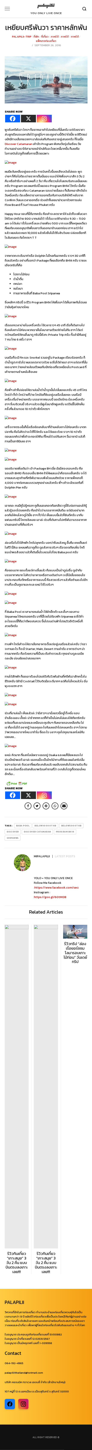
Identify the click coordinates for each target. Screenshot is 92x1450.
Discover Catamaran (18, 144)
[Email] (64, 805)
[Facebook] (12, 118)
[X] (28, 118)
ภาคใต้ (55, 37)
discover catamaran (37, 831)
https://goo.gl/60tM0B (50, 897)
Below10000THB (45, 825)
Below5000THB (71, 825)
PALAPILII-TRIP (21, 37)
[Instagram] (44, 118)
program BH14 (65, 831)
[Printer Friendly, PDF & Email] (17, 783)
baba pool (23, 825)
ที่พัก (36, 37)
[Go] (85, 8)
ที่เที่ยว (45, 37)
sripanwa (13, 838)
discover (13, 831)
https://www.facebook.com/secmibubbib (62, 887)
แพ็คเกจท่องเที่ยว (46, 41)
